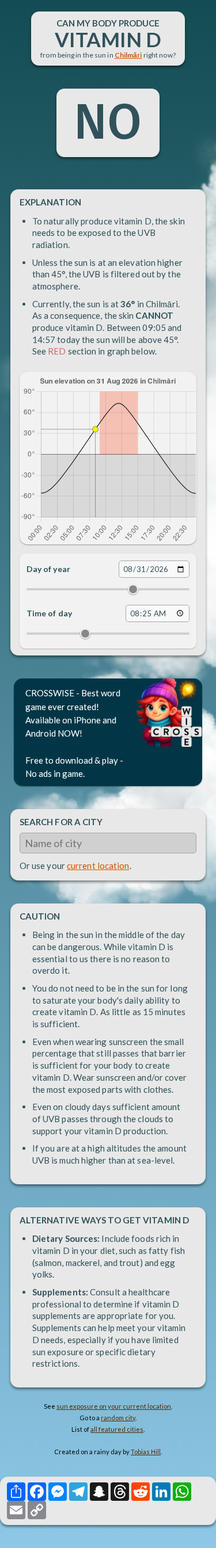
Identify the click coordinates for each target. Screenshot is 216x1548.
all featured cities (116, 1429)
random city (118, 1417)
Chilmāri (128, 55)
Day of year (48, 569)
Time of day (49, 613)
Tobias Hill (146, 1451)
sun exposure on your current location (113, 1406)
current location (98, 865)
